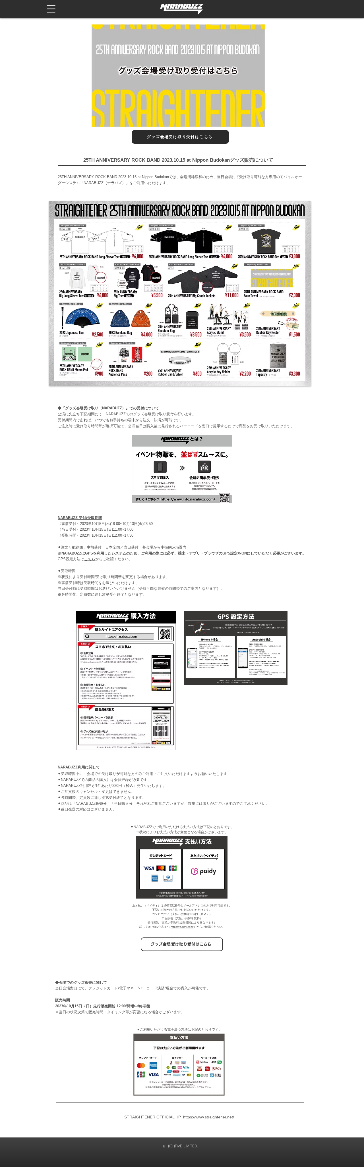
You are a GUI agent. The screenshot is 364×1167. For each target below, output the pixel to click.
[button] (51, 8)
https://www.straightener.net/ (208, 1117)
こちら (89, 559)
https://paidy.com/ (182, 926)
